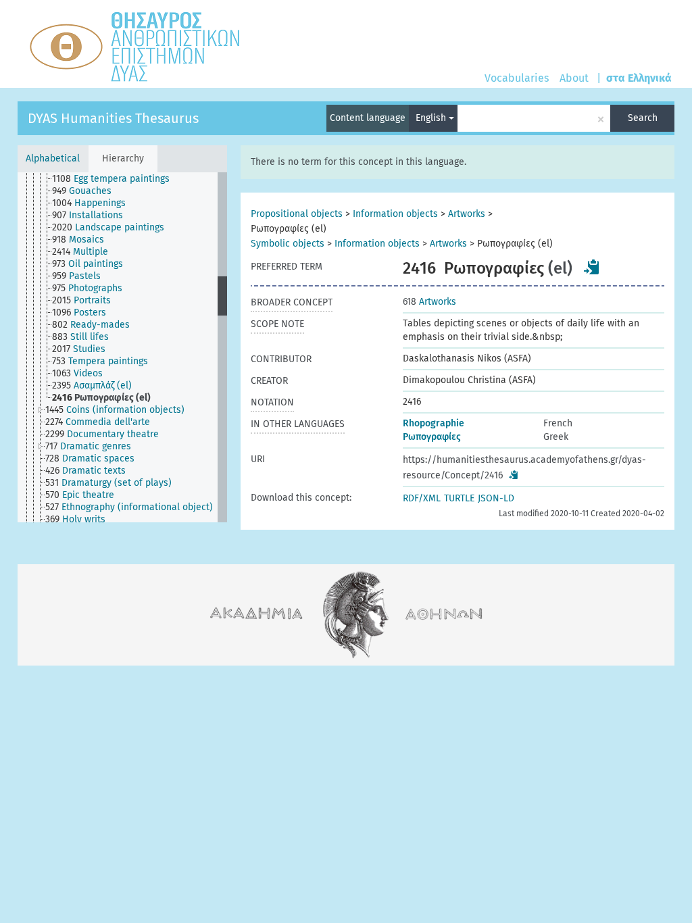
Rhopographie (433, 423)
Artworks (466, 214)
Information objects (395, 214)
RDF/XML (422, 498)
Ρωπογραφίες (432, 437)
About (574, 78)
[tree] (122, 347)
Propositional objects (297, 214)
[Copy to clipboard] (591, 267)
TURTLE (459, 498)
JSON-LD (496, 498)
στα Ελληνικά (639, 78)
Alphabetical (53, 158)
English (432, 118)
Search (643, 118)
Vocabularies (517, 78)
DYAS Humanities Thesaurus (113, 118)
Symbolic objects (287, 243)
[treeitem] (116, 179)
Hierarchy (123, 158)
